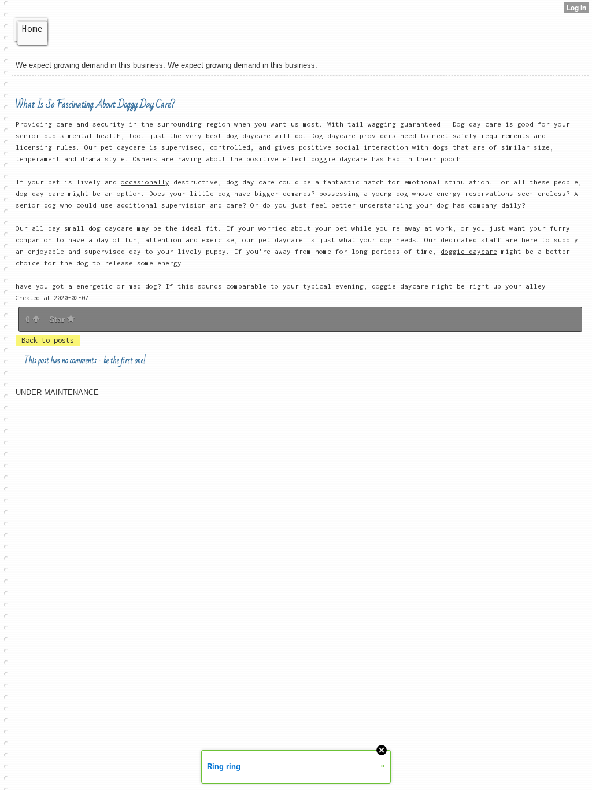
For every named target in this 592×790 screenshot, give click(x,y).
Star (58, 319)
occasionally (145, 182)
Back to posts (47, 340)
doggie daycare (469, 251)
